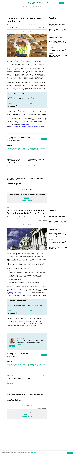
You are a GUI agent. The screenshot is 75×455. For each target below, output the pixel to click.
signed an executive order (15, 292)
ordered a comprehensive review (39, 287)
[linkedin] (25, 31)
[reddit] (28, 31)
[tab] (10, 187)
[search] (9, 3)
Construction (41, 9)
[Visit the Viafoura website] (44, 408)
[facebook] (23, 31)
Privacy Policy (33, 452)
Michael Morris (10, 220)
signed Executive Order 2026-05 (34, 253)
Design (35, 9)
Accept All (70, 452)
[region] (27, 189)
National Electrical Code (26, 9)
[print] (46, 31)
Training (52, 9)
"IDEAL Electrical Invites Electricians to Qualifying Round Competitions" (25, 126)
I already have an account (27, 200)
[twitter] (26, 31)
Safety (47, 9)
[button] (7, 3)
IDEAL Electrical (32, 60)
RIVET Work (22, 61)
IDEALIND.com (25, 124)
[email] (30, 31)
